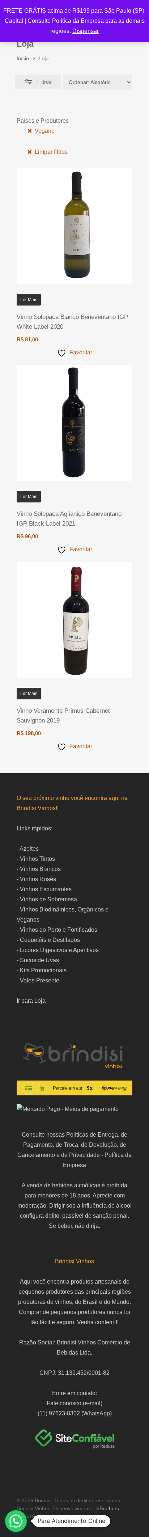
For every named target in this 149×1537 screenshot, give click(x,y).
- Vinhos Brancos (39, 869)
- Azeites (28, 849)
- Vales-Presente (38, 980)
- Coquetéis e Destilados (48, 940)
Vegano (44, 131)
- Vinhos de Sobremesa (47, 899)
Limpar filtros (50, 152)
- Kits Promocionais (42, 970)
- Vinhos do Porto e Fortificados (57, 930)
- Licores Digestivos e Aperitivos (58, 950)
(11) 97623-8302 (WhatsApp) (75, 1413)
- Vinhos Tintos (36, 859)
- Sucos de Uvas (38, 960)
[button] (16, 1521)
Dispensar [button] (85, 31)
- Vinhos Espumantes (44, 889)
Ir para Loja (31, 1001)
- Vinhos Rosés (36, 879)
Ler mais (28, 299)
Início (23, 58)
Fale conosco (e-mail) (74, 1403)
